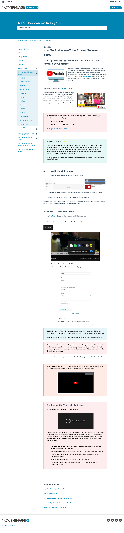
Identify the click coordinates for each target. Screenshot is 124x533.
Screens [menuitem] (22, 97)
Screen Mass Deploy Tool (50, 493)
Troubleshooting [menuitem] (23, 68)
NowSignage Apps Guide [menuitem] (26, 134)
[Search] (105, 28)
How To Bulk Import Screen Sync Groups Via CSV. (57, 498)
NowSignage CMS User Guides (40, 40)
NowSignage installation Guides (57, 129)
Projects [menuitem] (22, 108)
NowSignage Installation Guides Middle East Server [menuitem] (26, 144)
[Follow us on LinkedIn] (108, 520)
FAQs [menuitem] (19, 53)
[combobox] (60, 28)
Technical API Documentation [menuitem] (22, 129)
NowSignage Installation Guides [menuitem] (25, 138)
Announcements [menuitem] (25, 82)
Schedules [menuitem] (23, 93)
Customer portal (116, 2)
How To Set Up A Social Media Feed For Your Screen (58, 503)
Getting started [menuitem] (22, 57)
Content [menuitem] (22, 78)
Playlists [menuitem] (22, 101)
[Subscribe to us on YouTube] (112, 520)
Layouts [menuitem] (22, 112)
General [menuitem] (20, 60)
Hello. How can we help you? (39, 23)
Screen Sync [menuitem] (24, 124)
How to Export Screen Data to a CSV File (55, 507)
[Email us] (116, 520)
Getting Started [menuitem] (24, 89)
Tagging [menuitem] (22, 85)
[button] (36, 68)
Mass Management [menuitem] (26, 120)
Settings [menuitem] (20, 64)
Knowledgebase (22, 40)
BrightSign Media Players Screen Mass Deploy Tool (58, 488)
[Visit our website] (120, 520)
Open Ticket (115, 7)
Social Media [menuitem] (24, 116)
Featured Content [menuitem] (23, 49)
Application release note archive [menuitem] (25, 150)
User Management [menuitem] (25, 105)
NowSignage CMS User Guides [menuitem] (25, 73)
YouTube (52, 216)
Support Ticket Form (8, 525)
